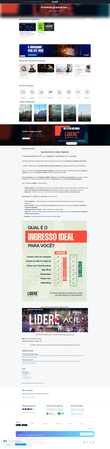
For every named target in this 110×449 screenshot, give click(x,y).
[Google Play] (24, 425)
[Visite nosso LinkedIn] (84, 442)
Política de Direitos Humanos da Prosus (37, 439)
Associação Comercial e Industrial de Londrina (36, 1)
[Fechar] (26, 439)
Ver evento (55, 14)
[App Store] (18, 425)
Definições (8, 444)
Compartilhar (72, 143)
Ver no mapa (27, 377)
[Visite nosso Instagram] (87, 442)
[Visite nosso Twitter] (90, 442)
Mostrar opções (90, 428)
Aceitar (20, 444)
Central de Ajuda (81, 408)
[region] (15, 443)
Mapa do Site (47, 439)
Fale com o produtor (29, 397)
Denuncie (41, 383)
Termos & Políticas (18, 441)
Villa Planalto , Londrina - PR (39, 136)
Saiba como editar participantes (29, 363)
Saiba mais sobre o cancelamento (29, 357)
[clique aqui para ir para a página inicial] (55, 2)
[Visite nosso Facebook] (93, 442)
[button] (5, 441)
